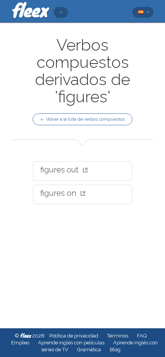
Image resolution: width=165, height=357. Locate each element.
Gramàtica (89, 349)
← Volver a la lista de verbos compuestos (82, 119)
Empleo (20, 343)
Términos (117, 336)
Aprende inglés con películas (71, 343)
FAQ (142, 336)
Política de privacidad (74, 336)
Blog (115, 349)
